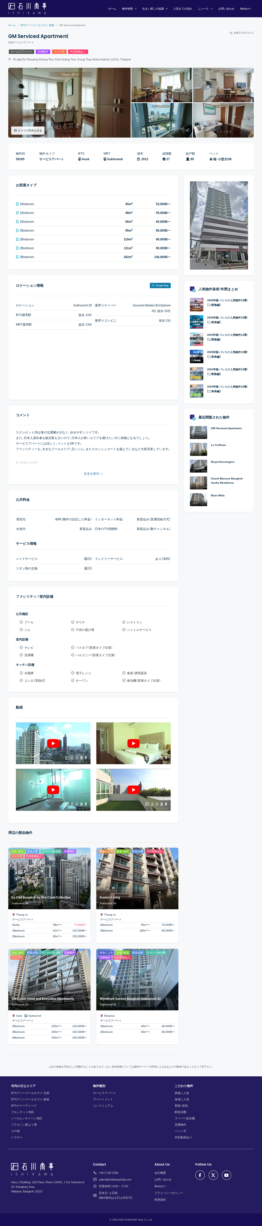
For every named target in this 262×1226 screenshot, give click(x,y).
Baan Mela (218, 495)
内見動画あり (78, 51)
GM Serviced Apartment (226, 428)
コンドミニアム (103, 1105)
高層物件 (43, 51)
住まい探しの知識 (153, 8)
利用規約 (160, 1199)
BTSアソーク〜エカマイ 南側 (30, 1099)
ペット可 (59, 51)
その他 (15, 1131)
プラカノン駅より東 (24, 1124)
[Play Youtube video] (53, 743)
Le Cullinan (218, 444)
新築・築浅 (181, 1105)
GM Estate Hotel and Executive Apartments (43, 998)
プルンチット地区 (22, 1112)
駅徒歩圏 (180, 1112)
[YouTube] (226, 1175)
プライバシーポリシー (168, 1193)
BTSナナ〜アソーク (24, 1105)
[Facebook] (200, 1175)
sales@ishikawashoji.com (115, 1179)
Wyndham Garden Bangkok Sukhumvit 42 (130, 998)
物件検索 (127, 8)
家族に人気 (182, 1093)
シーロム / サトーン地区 (26, 1118)
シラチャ (17, 1137)
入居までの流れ (182, 8)
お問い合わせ (226, 8)
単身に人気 (182, 1099)
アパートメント (103, 1099)
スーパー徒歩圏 (185, 1118)
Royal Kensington (223, 461)
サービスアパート (21, 51)
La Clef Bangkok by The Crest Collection (41, 897)
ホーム (112, 8)
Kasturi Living (110, 897)
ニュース (203, 8)
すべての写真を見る (30, 130)
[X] (213, 1175)
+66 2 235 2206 (108, 1172)
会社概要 (160, 1172)
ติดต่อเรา (245, 8)
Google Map (162, 285)
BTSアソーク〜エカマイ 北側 (30, 1093)
